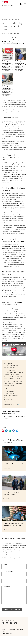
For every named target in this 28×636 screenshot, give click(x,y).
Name (6, 564)
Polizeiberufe (15, 19)
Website (6, 579)
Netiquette (4, 629)
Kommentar (7, 586)
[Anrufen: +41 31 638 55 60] (18, 404)
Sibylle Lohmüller (14, 33)
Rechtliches (12, 629)
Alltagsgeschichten (7, 19)
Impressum (20, 629)
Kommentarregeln (6, 555)
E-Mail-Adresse (8, 571)
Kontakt (3, 631)
